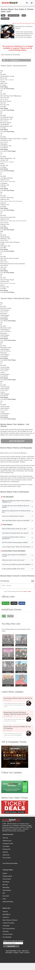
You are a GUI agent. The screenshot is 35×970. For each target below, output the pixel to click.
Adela (4, 898)
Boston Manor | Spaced (7, 79)
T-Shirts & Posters (8, 934)
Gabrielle (5, 852)
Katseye (5, 873)
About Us (5, 911)
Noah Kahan (6, 887)
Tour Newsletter (7, 937)
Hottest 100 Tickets (8, 901)
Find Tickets (4, 87)
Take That (5, 838)
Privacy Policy (12, 831)
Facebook (21, 603)
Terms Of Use (21, 831)
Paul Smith (6, 896)
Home (3, 15)
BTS (4, 893)
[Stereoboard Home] (9, 3)
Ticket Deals (6, 925)
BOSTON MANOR (5, 331)
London (19, 950)
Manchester (25, 950)
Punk (24, 15)
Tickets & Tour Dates (13, 15)
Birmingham (9, 952)
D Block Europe (7, 840)
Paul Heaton (6, 846)
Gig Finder (6, 931)
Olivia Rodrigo (7, 890)
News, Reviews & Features (10, 920)
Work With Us (6, 914)
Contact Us (6, 917)
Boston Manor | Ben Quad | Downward (11, 201)
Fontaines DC (6, 849)
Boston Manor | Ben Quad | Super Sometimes (13, 220)
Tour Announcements (9, 928)
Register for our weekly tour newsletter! (13, 941)
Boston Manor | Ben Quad (7, 181)
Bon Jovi (5, 884)
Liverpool (27, 952)
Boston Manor (5, 18)
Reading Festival (7, 876)
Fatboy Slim (6, 855)
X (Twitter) (14, 603)
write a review (27, 591)
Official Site (5, 603)
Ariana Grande (7, 879)
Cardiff (21, 952)
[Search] (27, 3)
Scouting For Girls (8, 843)
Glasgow (16, 952)
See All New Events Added (10, 863)
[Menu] (32, 3)
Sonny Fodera (6, 857)
